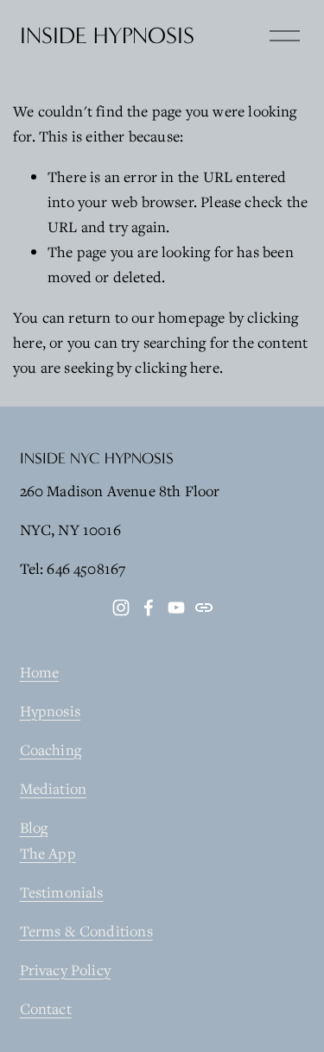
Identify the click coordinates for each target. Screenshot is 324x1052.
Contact (46, 1008)
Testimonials (62, 892)
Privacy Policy (65, 970)
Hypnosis (50, 711)
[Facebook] (148, 607)
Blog (34, 827)
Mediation (53, 788)
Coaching (50, 749)
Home (40, 672)
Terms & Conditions (86, 931)
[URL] (204, 607)
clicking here (177, 367)
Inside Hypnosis (107, 35)
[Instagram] (121, 607)
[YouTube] (176, 607)
